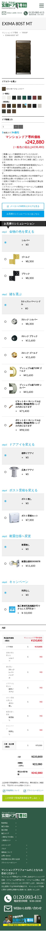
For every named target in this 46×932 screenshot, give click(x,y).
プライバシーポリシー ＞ (14, 863)
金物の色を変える (18, 231)
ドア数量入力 (7, 119)
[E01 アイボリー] (9, 98)
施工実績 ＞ (9, 830)
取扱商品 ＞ (9, 823)
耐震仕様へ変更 (16, 536)
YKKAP (25, 33)
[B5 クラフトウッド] (19, 106)
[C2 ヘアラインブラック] (34, 106)
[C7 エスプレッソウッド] (14, 106)
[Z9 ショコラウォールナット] (4, 106)
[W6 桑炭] (9, 106)
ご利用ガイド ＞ (9, 840)
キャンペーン (15, 582)
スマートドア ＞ (14, 845)
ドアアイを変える (18, 444)
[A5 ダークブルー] (29, 98)
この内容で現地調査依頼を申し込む (22, 798)
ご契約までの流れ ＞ (9, 837)
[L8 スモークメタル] (29, 106)
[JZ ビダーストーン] (4, 111)
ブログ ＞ (14, 849)
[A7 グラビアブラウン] (40, 98)
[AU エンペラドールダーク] (9, 111)
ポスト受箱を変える (20, 490)
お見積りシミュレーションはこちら (23, 214)
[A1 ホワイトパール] (4, 98)
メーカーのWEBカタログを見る (23, 206)
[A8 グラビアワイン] (34, 98)
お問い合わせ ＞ (14, 856)
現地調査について (11, 790)
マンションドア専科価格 (23, 137)
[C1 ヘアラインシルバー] (40, 106)
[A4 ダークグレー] (19, 98)
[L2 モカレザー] (14, 111)
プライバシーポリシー (33, 790)
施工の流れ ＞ (9, 826)
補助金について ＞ (14, 852)
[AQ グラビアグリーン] (24, 98)
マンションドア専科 (10, 33)
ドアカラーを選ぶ (9, 81)
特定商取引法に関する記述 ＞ (14, 859)
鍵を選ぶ (12, 294)
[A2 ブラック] (14, 98)
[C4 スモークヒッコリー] (24, 106)
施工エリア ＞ (9, 833)
